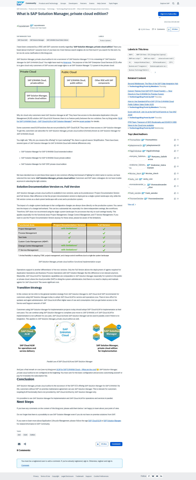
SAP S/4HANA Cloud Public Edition (57, 40)
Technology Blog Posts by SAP (65, 9)
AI (129, 62)
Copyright (55, 476)
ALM (19, 435)
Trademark (80, 476)
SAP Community (22, 9)
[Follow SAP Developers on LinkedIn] (161, 476)
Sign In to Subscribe (168, 14)
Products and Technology (48, 3)
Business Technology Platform (138, 70)
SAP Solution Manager (37, 40)
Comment (25, 465)
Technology (50, 9)
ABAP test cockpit (134, 58)
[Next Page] (155, 72)
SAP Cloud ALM (22, 40)
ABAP (130, 54)
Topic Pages (113, 3)
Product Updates (105, 40)
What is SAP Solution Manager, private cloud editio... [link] (93, 9)
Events (91, 3)
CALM (25, 435)
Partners (83, 3)
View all (131, 205)
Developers (73, 3)
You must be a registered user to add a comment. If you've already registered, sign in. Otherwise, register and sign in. (67, 461)
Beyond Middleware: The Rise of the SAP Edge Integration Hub (153, 84)
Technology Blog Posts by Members (144, 86)
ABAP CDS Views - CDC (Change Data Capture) (150, 54)
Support (89, 476)
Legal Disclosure (67, 476)
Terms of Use (45, 476)
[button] (169, 29)
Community (31, 3)
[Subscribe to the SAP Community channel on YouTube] (157, 476)
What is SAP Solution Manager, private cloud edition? (62, 14)
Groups (63, 3)
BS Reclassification (159, 62)
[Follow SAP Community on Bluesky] (153, 476)
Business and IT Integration (137, 66)
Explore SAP (165, 3)
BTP (170, 62)
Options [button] (159, 18)
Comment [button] (116, 444)
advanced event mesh (165, 58)
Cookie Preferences (101, 476)
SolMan (32, 435)
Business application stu (157, 66)
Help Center (101, 3)
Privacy (36, 476)
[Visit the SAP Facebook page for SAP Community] (149, 476)
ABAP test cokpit (149, 58)
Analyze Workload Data (141, 62)
